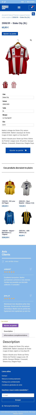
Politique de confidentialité (11, 382)
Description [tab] (8, 331)
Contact (4, 376)
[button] (19, 7)
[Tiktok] (5, 2)
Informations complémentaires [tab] (15, 335)
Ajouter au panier (9, 34)
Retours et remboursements (11, 379)
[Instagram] (2, 2)
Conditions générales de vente (12, 385)
